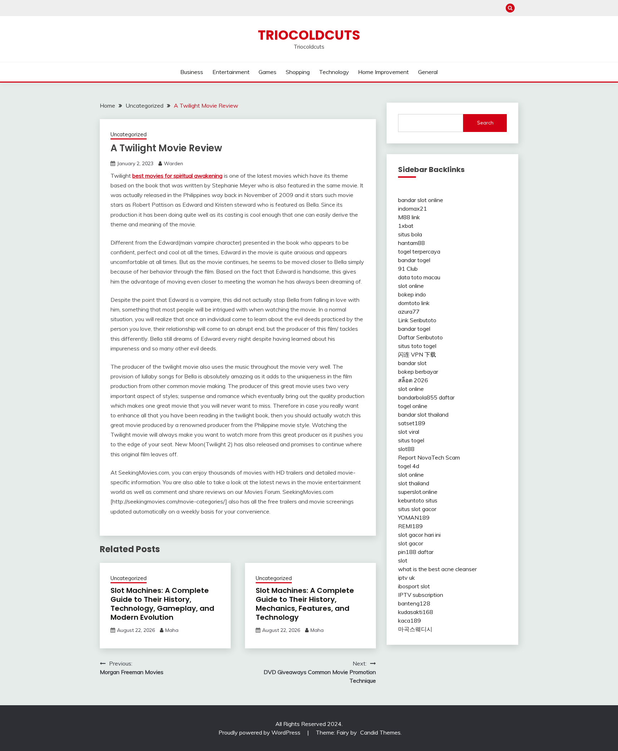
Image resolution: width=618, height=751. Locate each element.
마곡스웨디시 (415, 629)
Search (485, 122)
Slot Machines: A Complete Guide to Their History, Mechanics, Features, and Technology (305, 603)
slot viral (408, 431)
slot (402, 560)
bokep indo (412, 294)
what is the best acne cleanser (437, 569)
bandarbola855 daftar (426, 397)
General (428, 71)
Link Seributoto (417, 320)
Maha (171, 630)
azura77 (409, 311)
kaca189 (409, 620)
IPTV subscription (420, 594)
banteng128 (414, 603)
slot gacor (410, 543)
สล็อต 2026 (413, 380)
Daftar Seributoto (420, 337)
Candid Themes (380, 732)
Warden (173, 163)
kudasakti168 (415, 611)
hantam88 (411, 242)
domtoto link (414, 302)
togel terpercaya (419, 251)
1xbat (405, 225)
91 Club (408, 268)
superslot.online (417, 491)
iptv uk (406, 577)
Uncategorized (129, 134)
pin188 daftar (415, 551)
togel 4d (408, 466)
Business (191, 71)
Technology (334, 71)
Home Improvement (383, 71)
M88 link (409, 217)
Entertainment (231, 71)
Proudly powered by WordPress (260, 732)
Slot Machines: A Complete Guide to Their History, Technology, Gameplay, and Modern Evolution (162, 603)
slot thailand (413, 483)
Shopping (298, 71)
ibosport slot (414, 586)
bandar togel (414, 260)
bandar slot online (420, 199)
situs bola (410, 234)
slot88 (406, 448)
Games (267, 71)
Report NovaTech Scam (429, 457)
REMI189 (410, 526)
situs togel (411, 440)
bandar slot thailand (423, 414)
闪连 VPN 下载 (417, 354)
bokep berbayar (418, 371)
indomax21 (412, 208)
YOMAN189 (414, 517)
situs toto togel (417, 345)
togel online (412, 405)
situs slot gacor (417, 508)
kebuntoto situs (417, 500)
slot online (411, 285)
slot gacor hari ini (419, 534)
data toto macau (419, 277)
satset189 (411, 423)
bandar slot (412, 363)
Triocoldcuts (309, 35)
